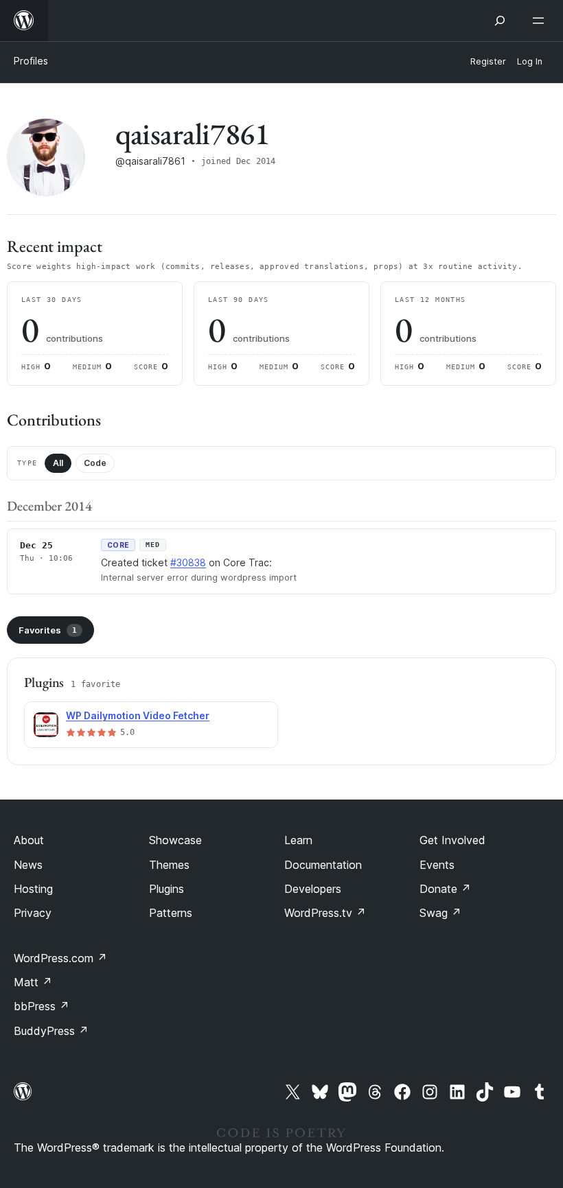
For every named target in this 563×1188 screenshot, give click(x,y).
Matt (33, 982)
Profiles (31, 61)
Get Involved (452, 840)
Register (488, 61)
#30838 (188, 562)
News (28, 865)
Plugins (166, 889)
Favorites (48, 630)
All (58, 463)
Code (95, 463)
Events (437, 865)
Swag (440, 913)
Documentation (323, 865)
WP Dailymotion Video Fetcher (137, 715)
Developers (312, 889)
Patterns (170, 913)
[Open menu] (541, 20)
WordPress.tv (325, 913)
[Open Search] (500, 20)
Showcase (175, 840)
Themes (169, 865)
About (29, 840)
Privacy (32, 913)
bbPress (41, 1006)
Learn (298, 840)
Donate (445, 889)
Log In (529, 61)
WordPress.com (60, 958)
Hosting (33, 889)
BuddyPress (51, 1031)
